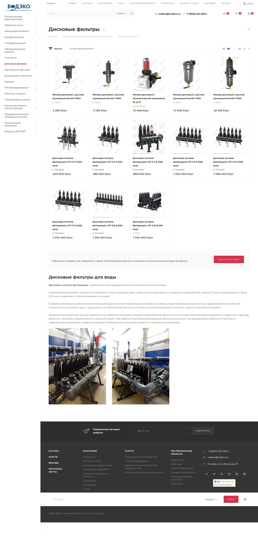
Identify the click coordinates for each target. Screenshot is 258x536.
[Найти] (131, 13)
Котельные (176, 464)
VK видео (237, 474)
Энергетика (177, 484)
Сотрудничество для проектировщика (144, 472)
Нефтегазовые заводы (182, 468)
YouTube (221, 474)
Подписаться (203, 431)
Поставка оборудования (137, 461)
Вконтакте (206, 474)
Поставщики (89, 485)
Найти (231, 499)
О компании (89, 457)
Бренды (54, 463)
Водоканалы (177, 460)
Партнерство (89, 481)
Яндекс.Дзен (244, 474)
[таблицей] (249, 48)
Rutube (229, 474)
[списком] (244, 48)
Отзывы (87, 489)
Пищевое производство (183, 472)
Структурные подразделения (98, 465)
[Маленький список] (224, 48)
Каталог (54, 451)
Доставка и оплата (92, 461)
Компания (90, 451)
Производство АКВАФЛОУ (96, 469)
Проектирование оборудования (141, 457)
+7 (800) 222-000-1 (196, 13)
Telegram (214, 474)
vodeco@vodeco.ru (169, 13)
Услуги (53, 457)
